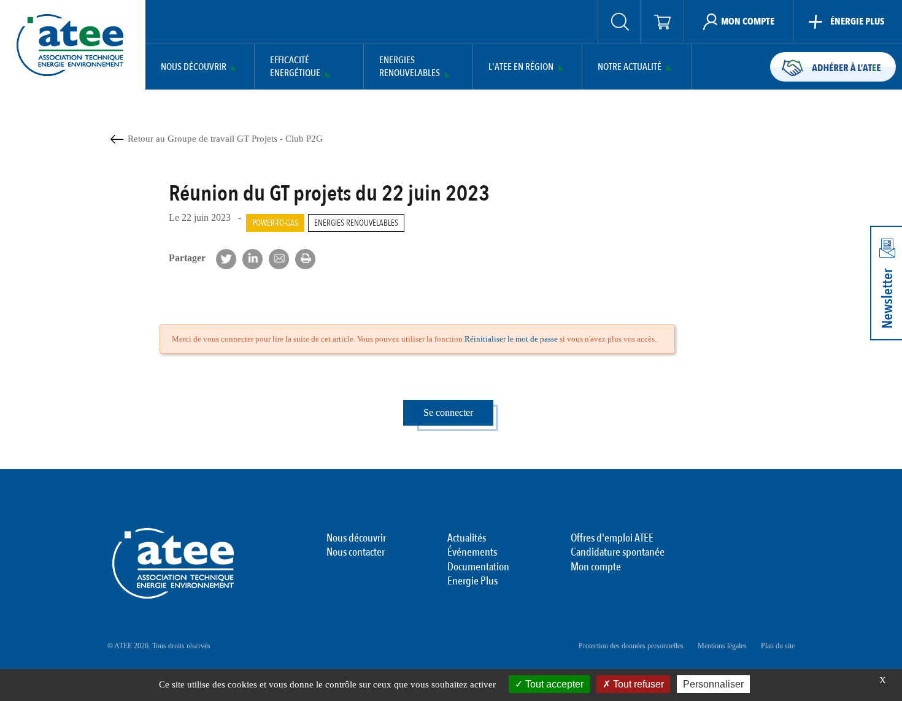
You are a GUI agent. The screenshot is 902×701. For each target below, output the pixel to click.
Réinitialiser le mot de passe (511, 338)
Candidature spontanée (618, 552)
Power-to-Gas (275, 223)
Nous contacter (355, 552)
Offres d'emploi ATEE (612, 538)
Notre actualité (629, 67)
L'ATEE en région (520, 67)
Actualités (466, 538)
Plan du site (778, 646)
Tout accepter (553, 684)
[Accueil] (70, 45)
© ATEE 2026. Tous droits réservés (158, 646)
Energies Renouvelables (409, 67)
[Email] (279, 259)
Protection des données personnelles (631, 646)
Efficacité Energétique (295, 67)
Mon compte (596, 567)
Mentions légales (722, 646)
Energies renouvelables (356, 223)
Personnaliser (713, 684)
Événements (472, 552)
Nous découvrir (193, 67)
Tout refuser (637, 684)
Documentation (478, 567)
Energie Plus (472, 581)
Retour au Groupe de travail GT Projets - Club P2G (225, 139)
